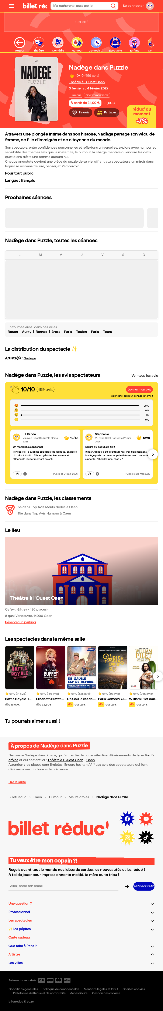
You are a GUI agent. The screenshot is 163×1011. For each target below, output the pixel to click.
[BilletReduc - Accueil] (28, 5)
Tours (107, 332)
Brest (56, 332)
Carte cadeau (19, 938)
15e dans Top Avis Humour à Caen (44, 514)
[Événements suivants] (158, 676)
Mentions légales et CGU (101, 989)
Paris (68, 332)
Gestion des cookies (106, 993)
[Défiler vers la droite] (153, 44)
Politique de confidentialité (61, 989)
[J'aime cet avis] (17, 473)
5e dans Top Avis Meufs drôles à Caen (47, 507)
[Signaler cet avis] (25, 474)
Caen (90, 760)
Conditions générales (23, 989)
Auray (26, 332)
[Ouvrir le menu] (13, 6)
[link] (42, 434)
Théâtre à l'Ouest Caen (87, 82)
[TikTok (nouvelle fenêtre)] (146, 837)
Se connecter (133, 6)
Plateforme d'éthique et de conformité (39, 993)
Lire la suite (17, 782)
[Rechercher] (113, 5)
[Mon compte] (150, 6)
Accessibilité (78, 993)
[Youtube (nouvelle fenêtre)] (146, 818)
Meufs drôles (79, 797)
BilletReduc (17, 797)
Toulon (81, 332)
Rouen (13, 332)
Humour (55, 797)
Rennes (41, 332)
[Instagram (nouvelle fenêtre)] (127, 837)
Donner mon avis (139, 389)
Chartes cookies (133, 989)
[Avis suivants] (153, 454)
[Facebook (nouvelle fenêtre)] (127, 818)
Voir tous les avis (145, 376)
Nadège (30, 358)
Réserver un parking (20, 622)
